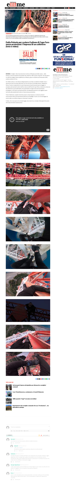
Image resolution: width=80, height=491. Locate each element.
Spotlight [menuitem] (13, 7)
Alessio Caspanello (22, 33)
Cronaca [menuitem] (25, 7)
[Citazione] (21, 431)
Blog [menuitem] (37, 7)
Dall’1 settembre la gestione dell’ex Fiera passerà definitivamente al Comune (66, 20)
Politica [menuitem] (19, 7)
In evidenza (9, 33)
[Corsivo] (13, 431)
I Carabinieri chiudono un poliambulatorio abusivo (63, 26)
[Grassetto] (11, 431)
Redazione (60, 12)
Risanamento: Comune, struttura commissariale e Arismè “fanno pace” (65, 32)
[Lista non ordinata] (19, 431)
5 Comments (29, 33)
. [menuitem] (65, 8)
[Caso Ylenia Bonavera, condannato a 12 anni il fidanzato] (9, 394)
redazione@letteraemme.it (65, 86)
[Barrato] (16, 431)
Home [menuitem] (7, 7)
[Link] (24, 431)
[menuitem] (56, 8)
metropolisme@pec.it (59, 88)
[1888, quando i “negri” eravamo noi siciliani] (9, 400)
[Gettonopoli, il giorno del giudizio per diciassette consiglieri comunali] (9, 387)
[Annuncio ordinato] (18, 431)
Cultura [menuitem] (32, 7)
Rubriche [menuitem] (42, 7)
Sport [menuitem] (48, 7)
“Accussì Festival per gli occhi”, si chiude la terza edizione (65, 38)
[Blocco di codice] (23, 431)
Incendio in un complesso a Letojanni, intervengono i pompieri (65, 15)
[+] (27, 430)
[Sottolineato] (15, 431)
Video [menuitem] (53, 7)
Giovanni (20, 447)
